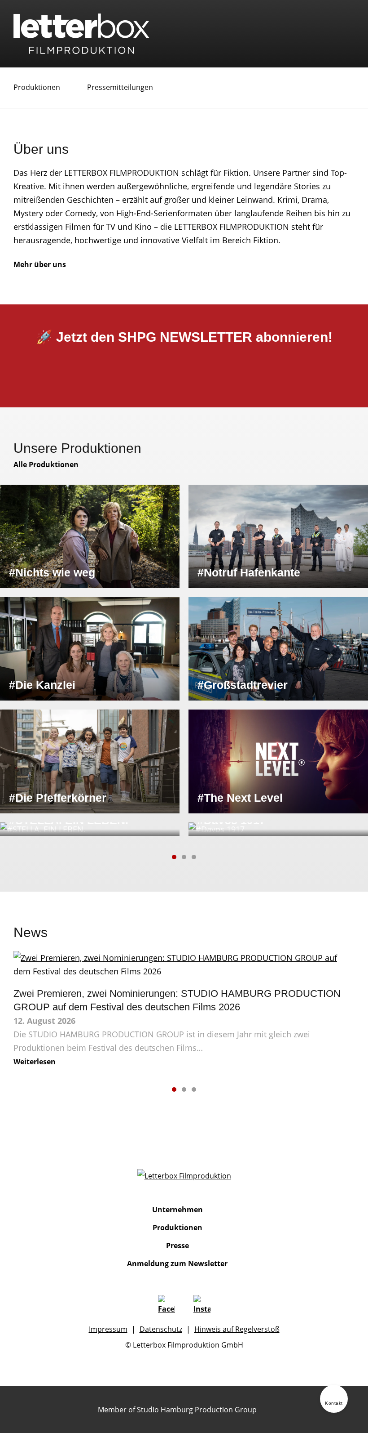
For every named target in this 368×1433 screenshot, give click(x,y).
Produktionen (36, 87)
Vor (212, 857)
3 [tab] (194, 857)
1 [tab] (174, 857)
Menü (347, 26)
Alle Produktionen (46, 464)
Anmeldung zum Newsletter (177, 1263)
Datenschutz (161, 1329)
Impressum (108, 1329)
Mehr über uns (39, 264)
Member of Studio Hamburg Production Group (177, 1410)
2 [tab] (184, 857)
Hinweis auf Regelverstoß (237, 1329)
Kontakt (334, 1403)
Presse (177, 1245)
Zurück (155, 857)
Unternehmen (177, 1209)
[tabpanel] (184, 660)
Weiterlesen (34, 1062)
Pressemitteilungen (120, 87)
